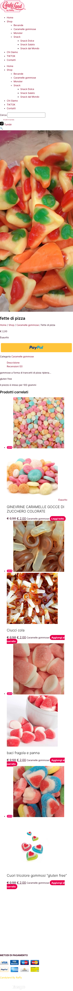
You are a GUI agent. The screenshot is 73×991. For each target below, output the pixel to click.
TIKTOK (11, 56)
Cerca (3, 115)
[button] (1, 128)
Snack (17, 36)
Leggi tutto (57, 518)
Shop (9, 21)
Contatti (11, 60)
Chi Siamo (12, 52)
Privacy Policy (8, 933)
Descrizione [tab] (13, 362)
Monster (18, 33)
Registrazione (7, 929)
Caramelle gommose (25, 29)
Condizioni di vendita (11, 949)
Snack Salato (27, 44)
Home (10, 17)
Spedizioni (5, 909)
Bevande (18, 25)
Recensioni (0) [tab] (15, 366)
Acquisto (5, 901)
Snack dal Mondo (29, 48)
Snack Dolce (27, 40)
